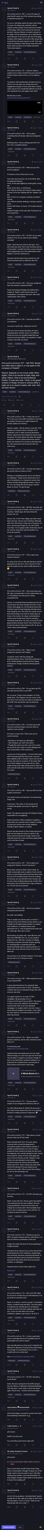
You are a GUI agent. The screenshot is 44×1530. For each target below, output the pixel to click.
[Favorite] (25, 58)
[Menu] (40, 1527)
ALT (40, 112)
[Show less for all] (41, 2)
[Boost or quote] (16, 58)
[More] (41, 58)
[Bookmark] (33, 58)
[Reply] (4, 405)
